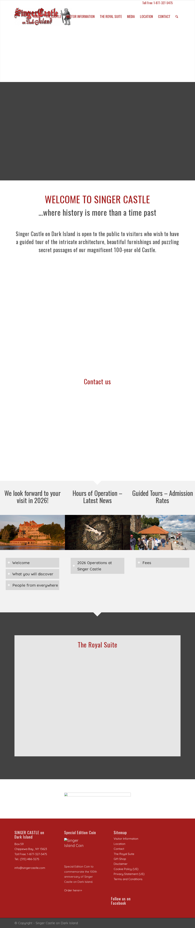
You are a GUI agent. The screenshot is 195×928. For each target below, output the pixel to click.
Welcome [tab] (21, 562)
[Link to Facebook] (178, 3)
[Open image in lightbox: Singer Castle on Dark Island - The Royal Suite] (69, 691)
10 (111, 697)
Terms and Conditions (128, 879)
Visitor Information (126, 838)
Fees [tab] (146, 562)
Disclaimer (121, 864)
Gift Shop (120, 859)
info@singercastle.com (29, 868)
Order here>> (73, 890)
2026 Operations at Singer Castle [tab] (94, 565)
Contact (119, 849)
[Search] (177, 16)
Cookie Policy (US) (126, 869)
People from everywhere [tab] (35, 585)
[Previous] (28, 676)
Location (119, 844)
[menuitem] (36, 16)
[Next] (166, 676)
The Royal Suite (124, 854)
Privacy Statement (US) (129, 874)
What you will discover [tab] (32, 574)
